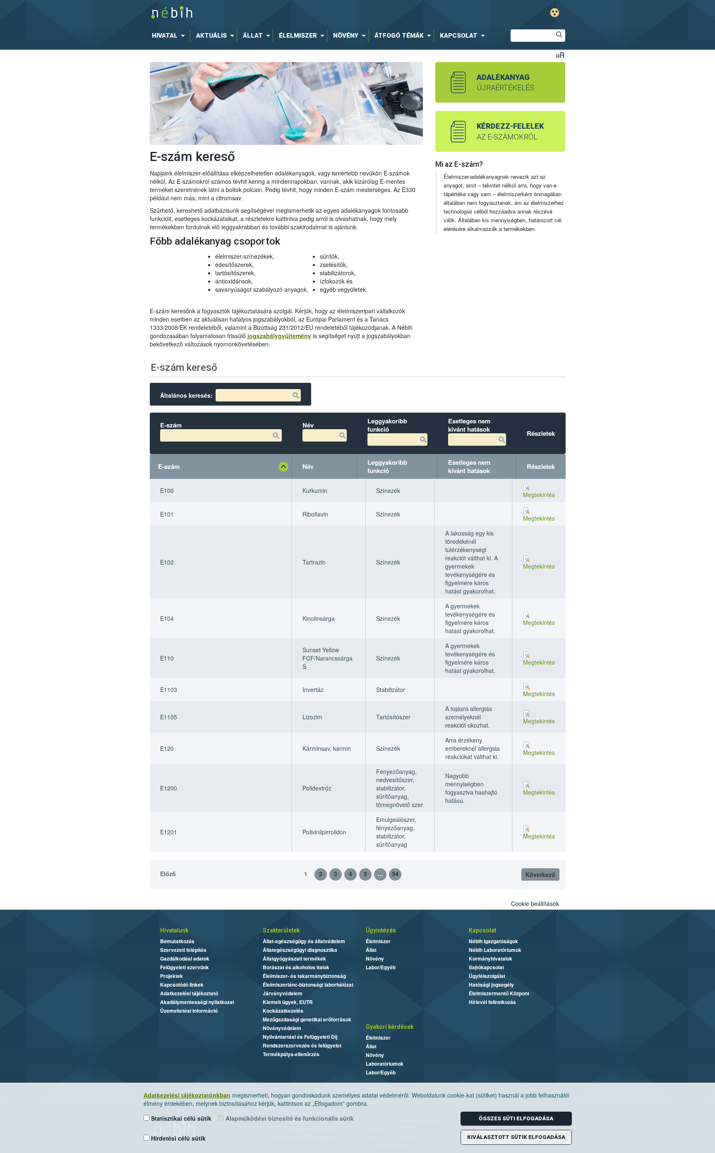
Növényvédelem (282, 1028)
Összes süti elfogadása (516, 1118)
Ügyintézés (381, 930)
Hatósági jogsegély (491, 984)
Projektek (171, 976)
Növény (375, 958)
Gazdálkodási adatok (184, 958)
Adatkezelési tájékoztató (189, 993)
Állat (371, 950)
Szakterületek (281, 930)
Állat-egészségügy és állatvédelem (304, 941)
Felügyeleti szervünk (184, 967)
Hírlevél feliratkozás (492, 1002)
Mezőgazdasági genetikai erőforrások (307, 1019)
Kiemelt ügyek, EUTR (288, 1002)
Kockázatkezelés (283, 1010)
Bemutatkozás (177, 941)
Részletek (541, 466)
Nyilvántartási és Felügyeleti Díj (300, 1036)
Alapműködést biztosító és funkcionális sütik (289, 1118)
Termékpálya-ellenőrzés (291, 1054)
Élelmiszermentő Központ (499, 993)
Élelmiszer (378, 941)
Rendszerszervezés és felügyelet (302, 1045)
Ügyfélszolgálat (487, 976)
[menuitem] (170, 35)
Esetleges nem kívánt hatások (469, 466)
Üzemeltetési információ (189, 1010)
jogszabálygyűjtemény (279, 335)
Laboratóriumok (384, 1063)
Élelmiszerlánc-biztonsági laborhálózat (308, 984)
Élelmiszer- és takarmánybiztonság (304, 976)
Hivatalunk (174, 930)
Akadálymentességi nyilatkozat (197, 1002)
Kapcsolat (482, 930)
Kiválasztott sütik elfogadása (516, 1137)
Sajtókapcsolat (486, 967)
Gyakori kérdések (389, 1026)
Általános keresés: (186, 395)
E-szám (169, 466)
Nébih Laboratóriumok (495, 950)
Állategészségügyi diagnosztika (300, 950)
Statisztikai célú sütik (180, 1118)
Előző (168, 874)
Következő (540, 874)
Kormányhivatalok (490, 958)
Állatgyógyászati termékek (294, 958)
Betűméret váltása (560, 55)
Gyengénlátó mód (554, 12)
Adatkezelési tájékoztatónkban (187, 1095)
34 (395, 874)
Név (308, 466)
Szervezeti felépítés (183, 950)
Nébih (271, 13)
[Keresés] (559, 35)
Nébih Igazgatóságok (493, 941)
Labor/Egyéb (381, 967)
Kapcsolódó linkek (182, 984)
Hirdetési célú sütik (177, 1138)
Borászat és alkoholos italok (296, 967)
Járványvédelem (282, 993)
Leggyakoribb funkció (387, 466)
